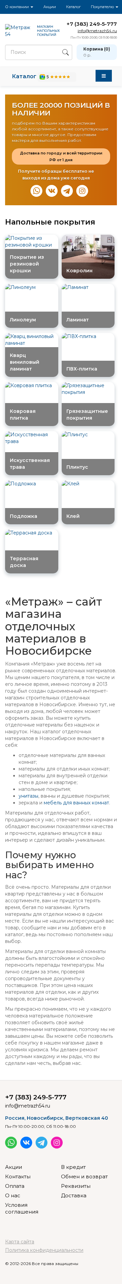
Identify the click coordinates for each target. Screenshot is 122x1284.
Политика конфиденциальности (44, 1250)
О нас (12, 1195)
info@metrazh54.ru (97, 30)
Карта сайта (19, 1242)
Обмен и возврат (84, 1176)
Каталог (73, 6)
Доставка (73, 1195)
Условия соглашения (21, 1208)
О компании (17, 6)
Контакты (17, 1176)
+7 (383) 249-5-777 (91, 24)
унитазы (28, 796)
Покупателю (103, 6)
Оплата (14, 1186)
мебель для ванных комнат (76, 803)
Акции (49, 6)
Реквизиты (75, 1186)
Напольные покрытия (50, 222)
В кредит (73, 1167)
